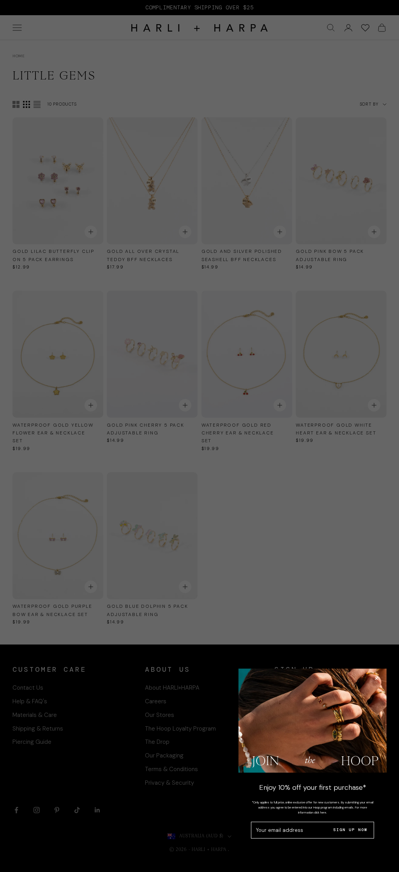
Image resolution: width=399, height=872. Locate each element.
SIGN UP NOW (350, 829)
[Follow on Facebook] (16, 810)
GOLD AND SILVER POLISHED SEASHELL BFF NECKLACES (241, 255)
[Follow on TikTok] (77, 810)
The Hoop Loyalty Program (180, 729)
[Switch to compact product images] (37, 104)
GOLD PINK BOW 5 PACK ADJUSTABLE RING (330, 255)
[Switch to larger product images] (15, 104)
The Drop (157, 742)
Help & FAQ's (29, 701)
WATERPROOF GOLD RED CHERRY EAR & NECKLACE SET (237, 433)
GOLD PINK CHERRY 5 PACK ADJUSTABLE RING (145, 429)
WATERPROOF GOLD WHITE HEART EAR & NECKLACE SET (336, 429)
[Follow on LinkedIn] (97, 810)
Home (18, 55)
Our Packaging (164, 755)
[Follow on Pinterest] (57, 810)
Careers (155, 701)
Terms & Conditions (171, 769)
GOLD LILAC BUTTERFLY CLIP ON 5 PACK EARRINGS (53, 255)
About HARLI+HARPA (172, 688)
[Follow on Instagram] (37, 810)
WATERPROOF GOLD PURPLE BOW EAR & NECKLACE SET (52, 610)
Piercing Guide (31, 742)
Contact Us (27, 688)
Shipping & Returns (37, 729)
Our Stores (159, 715)
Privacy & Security (169, 783)
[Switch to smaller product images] (26, 104)
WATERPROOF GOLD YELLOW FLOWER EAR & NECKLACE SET (53, 433)
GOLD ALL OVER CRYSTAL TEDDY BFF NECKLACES (143, 255)
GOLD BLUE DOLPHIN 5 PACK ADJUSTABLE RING (147, 610)
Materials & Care (34, 715)
